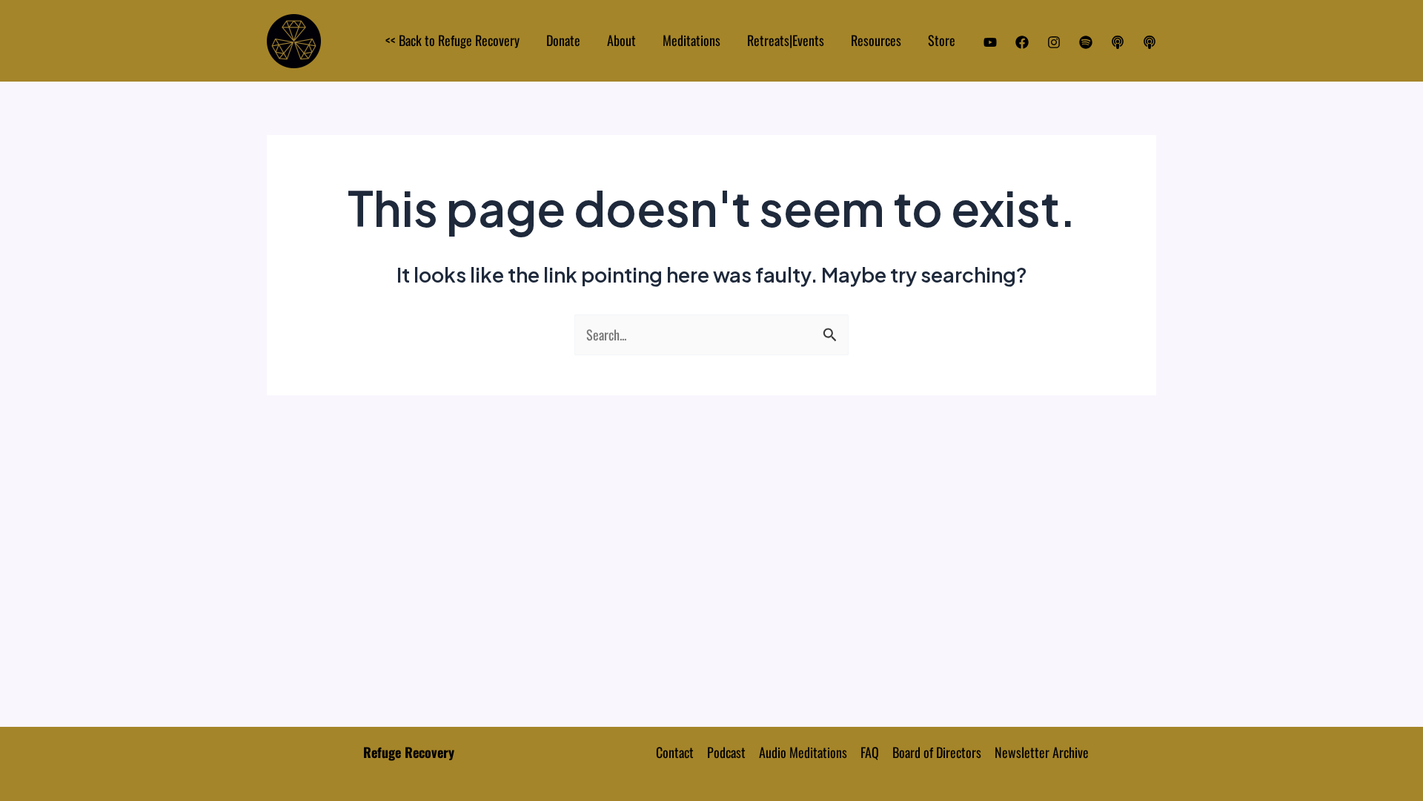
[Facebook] (1022, 42)
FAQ (869, 752)
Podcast (726, 752)
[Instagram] (1054, 42)
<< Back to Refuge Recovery (452, 40)
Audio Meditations (803, 752)
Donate (563, 40)
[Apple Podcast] (1117, 42)
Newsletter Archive (1042, 752)
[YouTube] (990, 42)
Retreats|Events (785, 40)
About (621, 40)
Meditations (691, 40)
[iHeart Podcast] (1149, 42)
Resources (876, 40)
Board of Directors (936, 752)
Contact (675, 752)
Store (941, 40)
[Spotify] (1085, 42)
